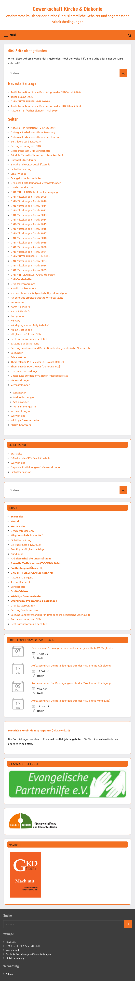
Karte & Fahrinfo (20, 306)
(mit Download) (39, 730)
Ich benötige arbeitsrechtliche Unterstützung (37, 297)
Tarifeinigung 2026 (22, 96)
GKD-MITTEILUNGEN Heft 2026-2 (30, 101)
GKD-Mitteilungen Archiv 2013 (29, 214)
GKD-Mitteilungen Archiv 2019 (29, 242)
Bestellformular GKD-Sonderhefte (31, 150)
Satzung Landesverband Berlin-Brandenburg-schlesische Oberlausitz (50, 348)
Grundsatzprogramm (23, 283)
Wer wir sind (18, 415)
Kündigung (17, 553)
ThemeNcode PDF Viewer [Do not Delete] (35, 366)
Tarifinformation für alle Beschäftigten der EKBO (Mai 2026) (46, 105)
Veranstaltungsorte (24, 406)
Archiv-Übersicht (20, 582)
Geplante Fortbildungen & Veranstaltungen (36, 182)
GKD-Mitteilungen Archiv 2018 (29, 237)
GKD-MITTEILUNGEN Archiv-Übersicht (33, 274)
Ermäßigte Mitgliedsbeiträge (27, 549)
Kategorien (17, 315)
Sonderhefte (18, 586)
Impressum (17, 302)
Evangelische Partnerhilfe (26, 178)
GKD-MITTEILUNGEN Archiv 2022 (30, 256)
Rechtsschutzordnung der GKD (29, 338)
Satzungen (17, 352)
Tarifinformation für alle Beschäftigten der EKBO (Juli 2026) (46, 92)
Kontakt (15, 320)
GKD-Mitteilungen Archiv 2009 (29, 196)
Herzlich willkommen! (23, 288)
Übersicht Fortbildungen (25, 371)
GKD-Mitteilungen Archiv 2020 (29, 247)
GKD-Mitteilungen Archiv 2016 (29, 228)
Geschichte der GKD (22, 187)
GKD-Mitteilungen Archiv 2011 (29, 205)
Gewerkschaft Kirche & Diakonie (67, 9)
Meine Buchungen (21, 329)
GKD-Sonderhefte (21, 279)
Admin (9, 973)
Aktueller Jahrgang (22, 577)
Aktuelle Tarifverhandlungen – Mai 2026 (34, 110)
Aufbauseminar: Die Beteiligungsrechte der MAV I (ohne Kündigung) (71, 665)
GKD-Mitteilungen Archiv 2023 (29, 260)
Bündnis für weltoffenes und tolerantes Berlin (37, 155)
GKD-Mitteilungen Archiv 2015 (29, 224)
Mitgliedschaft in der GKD (26, 334)
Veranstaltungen (20, 380)
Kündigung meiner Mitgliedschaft (30, 325)
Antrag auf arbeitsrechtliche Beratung (33, 132)
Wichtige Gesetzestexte (25, 420)
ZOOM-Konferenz (21, 424)
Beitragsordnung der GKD (26, 146)
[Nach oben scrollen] (128, 974)
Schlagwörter (18, 357)
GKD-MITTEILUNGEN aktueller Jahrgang (34, 191)
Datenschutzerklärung (24, 159)
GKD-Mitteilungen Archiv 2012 (29, 210)
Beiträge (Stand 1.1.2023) (26, 141)
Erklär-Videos (18, 173)
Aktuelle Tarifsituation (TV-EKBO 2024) (33, 127)
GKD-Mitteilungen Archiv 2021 (29, 251)
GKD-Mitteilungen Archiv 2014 (29, 219)
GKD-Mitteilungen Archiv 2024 (29, 265)
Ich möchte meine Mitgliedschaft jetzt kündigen (39, 292)
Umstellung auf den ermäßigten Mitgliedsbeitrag (39, 375)
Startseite (16, 453)
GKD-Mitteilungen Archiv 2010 (29, 201)
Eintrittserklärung (21, 169)
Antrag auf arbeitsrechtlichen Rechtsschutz (36, 136)
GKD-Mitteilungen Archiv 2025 (29, 270)
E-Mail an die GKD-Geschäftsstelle (30, 164)
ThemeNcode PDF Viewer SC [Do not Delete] (37, 361)
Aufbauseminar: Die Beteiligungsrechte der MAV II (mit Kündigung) (70, 700)
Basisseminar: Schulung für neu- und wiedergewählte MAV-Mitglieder (72, 647)
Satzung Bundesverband (25, 343)
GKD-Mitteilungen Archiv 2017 (29, 233)
